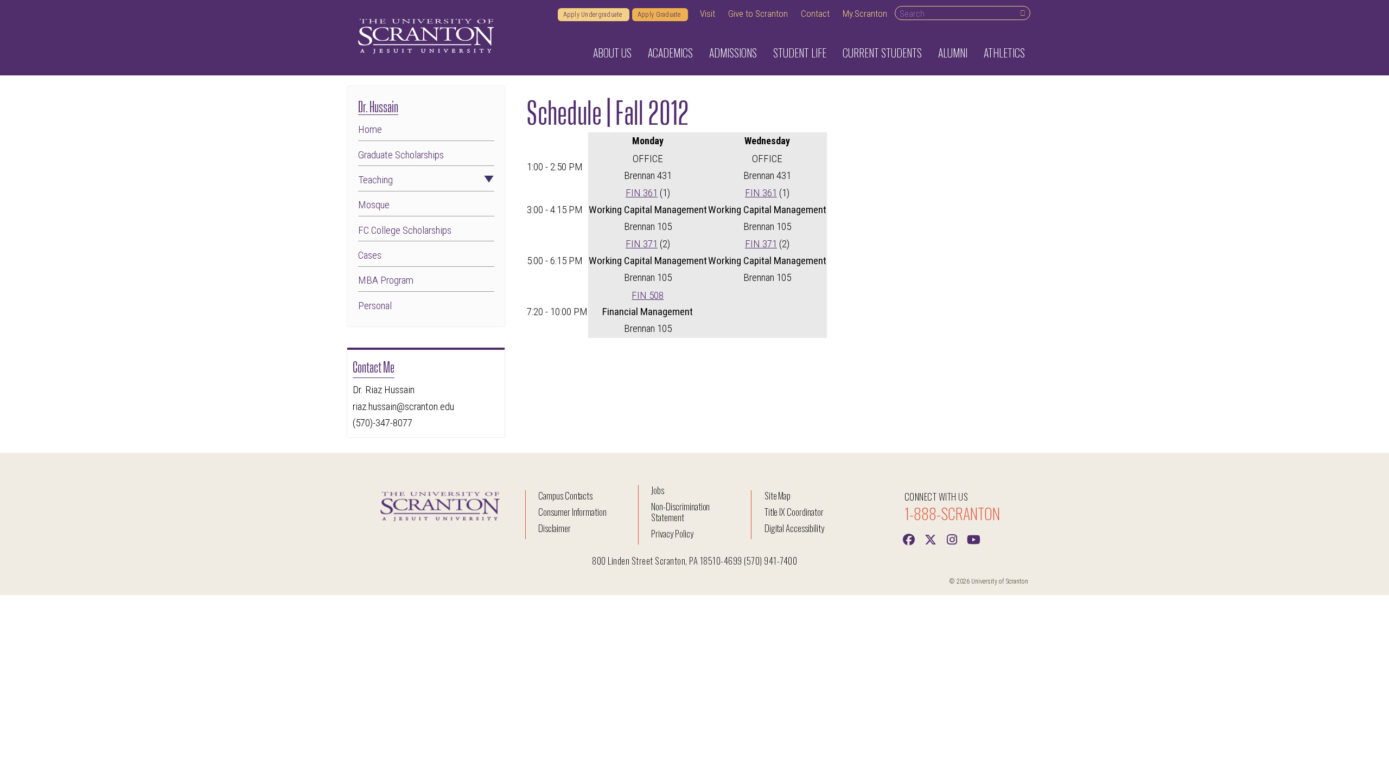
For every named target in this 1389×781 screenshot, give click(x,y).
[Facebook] (909, 538)
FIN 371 (642, 244)
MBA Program (385, 280)
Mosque (374, 204)
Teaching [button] (375, 179)
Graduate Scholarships (401, 155)
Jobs (657, 490)
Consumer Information (572, 511)
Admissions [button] (733, 52)
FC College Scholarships (404, 230)
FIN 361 (642, 193)
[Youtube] (974, 538)
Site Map (777, 495)
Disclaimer (554, 528)
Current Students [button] (882, 52)
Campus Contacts (565, 495)
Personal (375, 305)
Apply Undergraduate (593, 14)
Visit (707, 13)
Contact (815, 13)
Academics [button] (670, 52)
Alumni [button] (952, 52)
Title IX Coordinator (794, 511)
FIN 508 (648, 295)
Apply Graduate (660, 14)
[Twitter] (930, 538)
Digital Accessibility (794, 528)
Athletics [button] (1004, 52)
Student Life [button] (799, 52)
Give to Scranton (758, 13)
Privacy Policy (672, 533)
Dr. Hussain (378, 105)
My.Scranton (865, 13)
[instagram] (952, 538)
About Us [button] (612, 52)
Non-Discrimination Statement (680, 512)
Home (370, 129)
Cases (369, 255)
